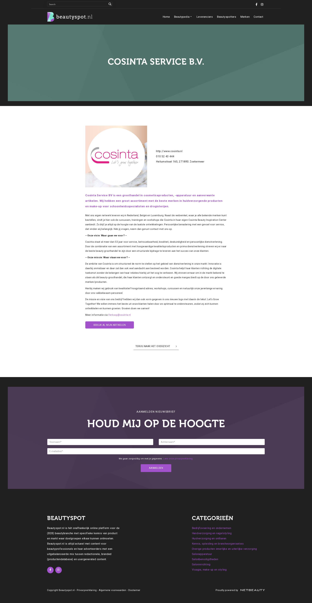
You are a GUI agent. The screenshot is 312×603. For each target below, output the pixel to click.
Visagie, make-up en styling (209, 569)
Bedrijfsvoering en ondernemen (211, 528)
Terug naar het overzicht (152, 346)
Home (166, 16)
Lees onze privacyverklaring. (178, 458)
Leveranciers (204, 16)
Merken (245, 16)
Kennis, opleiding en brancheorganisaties (218, 543)
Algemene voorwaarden (112, 590)
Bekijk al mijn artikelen (110, 324)
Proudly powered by (227, 590)
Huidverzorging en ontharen (209, 538)
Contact (258, 16)
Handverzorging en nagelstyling (212, 533)
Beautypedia (182, 16)
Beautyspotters (226, 16)
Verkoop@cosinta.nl (119, 315)
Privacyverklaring (87, 590)
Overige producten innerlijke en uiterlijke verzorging (224, 548)
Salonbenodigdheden (205, 559)
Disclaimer (134, 590)
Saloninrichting (201, 564)
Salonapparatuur (202, 554)
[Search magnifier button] (110, 4)
